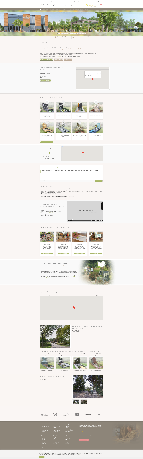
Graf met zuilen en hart (63, 370)
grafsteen (62, 51)
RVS (55, 427)
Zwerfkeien (56, 431)
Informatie (58, 9)
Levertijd (55, 439)
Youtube (67, 442)
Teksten (55, 438)
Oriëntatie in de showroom (63, 253)
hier (79, 454)
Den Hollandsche (69, 437)
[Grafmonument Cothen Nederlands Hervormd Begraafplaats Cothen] (75, 401)
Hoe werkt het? (68, 59)
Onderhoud (56, 440)
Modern (43, 442)
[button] (93, 79)
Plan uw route (43, 83)
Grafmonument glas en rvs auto (80, 370)
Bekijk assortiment (59, 59)
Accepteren (42, 457)
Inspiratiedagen (68, 431)
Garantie (55, 443)
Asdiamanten (44, 432)
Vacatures (67, 439)
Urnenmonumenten (45, 429)
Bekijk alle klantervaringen (83, 440)
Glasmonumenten (45, 427)
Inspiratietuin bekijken (47, 253)
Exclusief (44, 438)
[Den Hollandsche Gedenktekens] (48, 5)
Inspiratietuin (68, 432)
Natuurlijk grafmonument (96, 370)
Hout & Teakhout (57, 426)
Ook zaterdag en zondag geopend (76, 1)
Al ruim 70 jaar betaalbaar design (46, 1)
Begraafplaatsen (57, 437)
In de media (68, 438)
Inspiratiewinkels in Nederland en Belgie (61, 1)
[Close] (99, 72)
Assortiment (45, 9)
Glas (55, 432)
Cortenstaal (56, 429)
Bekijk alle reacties (99, 181)
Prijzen (64, 9)
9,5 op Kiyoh (51, 212)
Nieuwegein (59, 56)
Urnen (43, 431)
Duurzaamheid (76, 9)
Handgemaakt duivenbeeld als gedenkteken (47, 371)
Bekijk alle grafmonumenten (46, 141)
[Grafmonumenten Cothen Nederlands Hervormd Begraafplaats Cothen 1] (83, 401)
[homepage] (40, 9)
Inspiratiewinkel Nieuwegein (46, 59)
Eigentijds (44, 439)
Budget (43, 437)
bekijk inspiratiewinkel (45, 80)
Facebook (67, 443)
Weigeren (47, 457)
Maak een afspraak (69, 430)
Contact (86, 9)
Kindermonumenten (45, 426)
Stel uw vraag (68, 429)
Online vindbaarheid (45, 449)
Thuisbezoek (68, 427)
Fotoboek (52, 9)
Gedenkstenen (45, 430)
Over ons (69, 9)
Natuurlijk (44, 443)
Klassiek (43, 440)
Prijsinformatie (96, 253)
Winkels (82, 9)
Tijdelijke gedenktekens (46, 450)
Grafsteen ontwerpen (79, 253)
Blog (43, 447)
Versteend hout (57, 430)
